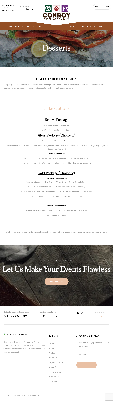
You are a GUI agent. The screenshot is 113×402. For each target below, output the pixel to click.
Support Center (89, 26)
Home (10, 26)
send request (56, 281)
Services (53, 357)
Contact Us (54, 376)
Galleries (74, 26)
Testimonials (55, 371)
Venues (29, 26)
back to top (99, 314)
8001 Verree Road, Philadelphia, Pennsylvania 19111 (8, 7)
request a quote (102, 6)
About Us (19, 26)
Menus (39, 26)
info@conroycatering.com (50, 316)
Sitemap (53, 381)
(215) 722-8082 (15, 316)
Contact (102, 26)
